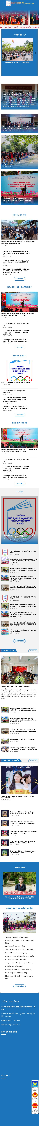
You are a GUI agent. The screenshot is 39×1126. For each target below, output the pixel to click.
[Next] (35, 53)
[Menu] (2, 3)
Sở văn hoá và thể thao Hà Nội (35, 1083)
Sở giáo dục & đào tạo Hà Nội (35, 1094)
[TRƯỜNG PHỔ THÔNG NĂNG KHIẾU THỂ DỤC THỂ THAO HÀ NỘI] (20, 3)
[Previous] (3, 53)
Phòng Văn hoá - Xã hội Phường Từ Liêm (35, 1105)
